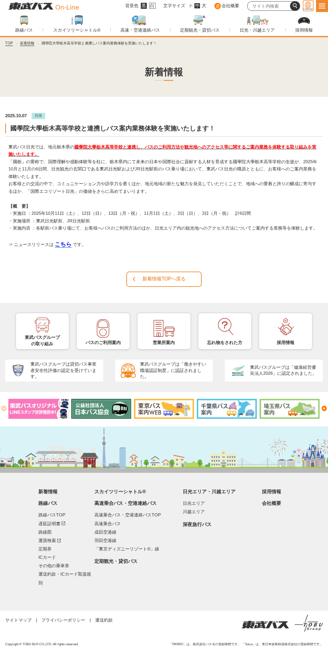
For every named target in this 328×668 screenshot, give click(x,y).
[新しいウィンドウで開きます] (38, 409)
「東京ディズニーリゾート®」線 (126, 548)
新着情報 (27, 43)
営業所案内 (164, 342)
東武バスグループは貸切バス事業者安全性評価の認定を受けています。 (63, 370)
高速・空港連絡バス (140, 30)
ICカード (47, 557)
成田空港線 (105, 532)
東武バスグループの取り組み (42, 340)
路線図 (45, 532)
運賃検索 (49, 540)
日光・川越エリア (257, 30)
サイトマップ (18, 620)
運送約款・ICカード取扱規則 (64, 578)
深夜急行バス (197, 524)
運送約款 (104, 620)
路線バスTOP (51, 514)
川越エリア (194, 511)
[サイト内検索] (295, 6)
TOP (9, 43)
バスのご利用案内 (103, 342)
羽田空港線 (105, 540)
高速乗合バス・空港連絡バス (125, 503)
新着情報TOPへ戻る (164, 279)
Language (308, 9)
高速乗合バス (107, 523)
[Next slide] (324, 408)
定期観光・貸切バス (200, 30)
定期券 (45, 548)
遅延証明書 (51, 523)
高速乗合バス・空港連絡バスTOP (127, 514)
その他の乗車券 (53, 565)
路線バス (24, 30)
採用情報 (304, 30)
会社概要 (230, 5)
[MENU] (322, 6)
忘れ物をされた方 (224, 342)
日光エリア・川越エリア (209, 491)
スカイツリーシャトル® (76, 30)
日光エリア (194, 503)
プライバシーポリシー (63, 620)
